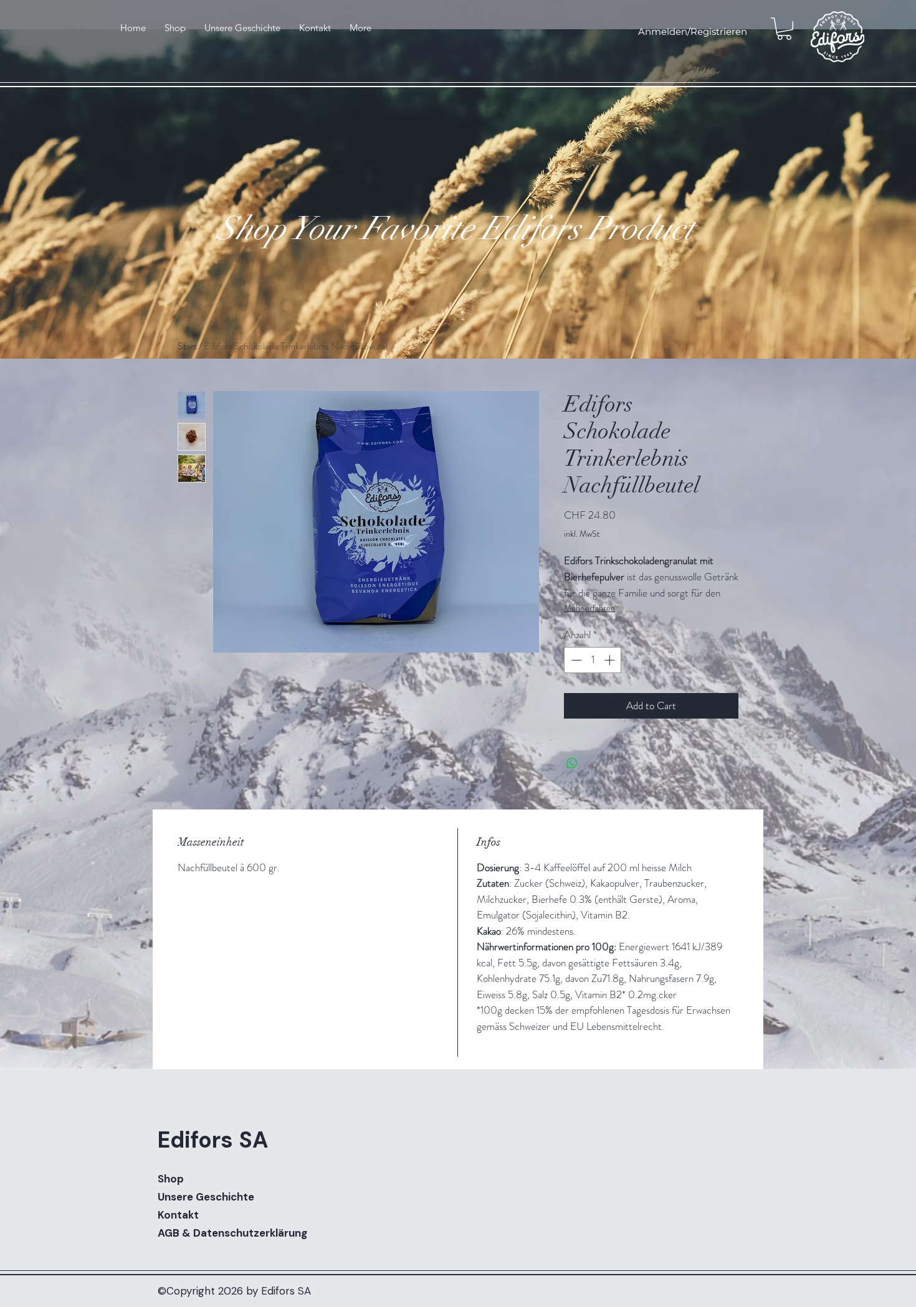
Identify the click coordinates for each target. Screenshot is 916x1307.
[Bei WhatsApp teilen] (572, 763)
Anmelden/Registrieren (692, 31)
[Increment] (610, 660)
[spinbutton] (592, 660)
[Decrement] (575, 660)
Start (187, 346)
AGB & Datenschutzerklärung (232, 1233)
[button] (784, 28)
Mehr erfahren (589, 608)
